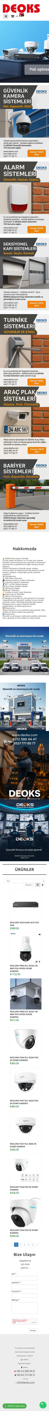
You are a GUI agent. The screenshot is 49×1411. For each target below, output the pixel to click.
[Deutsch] (23, 16)
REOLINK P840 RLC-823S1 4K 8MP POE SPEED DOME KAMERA (24, 1014)
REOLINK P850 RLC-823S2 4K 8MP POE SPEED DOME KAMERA (24, 968)
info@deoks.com (25, 1382)
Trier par (28, 885)
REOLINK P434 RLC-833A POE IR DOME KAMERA (24, 1059)
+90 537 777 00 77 (25, 1374)
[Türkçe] (20, 14)
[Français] (20, 16)
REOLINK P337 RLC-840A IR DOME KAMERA (23, 1145)
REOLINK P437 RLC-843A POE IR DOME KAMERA (24, 1102)
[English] (23, 14)
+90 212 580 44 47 (25, 1370)
